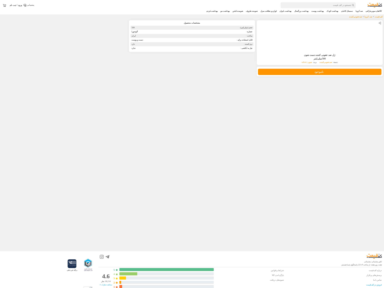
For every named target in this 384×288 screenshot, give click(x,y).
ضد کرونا (359, 11)
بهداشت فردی (212, 11)
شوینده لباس (237, 11)
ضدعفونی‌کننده (326, 62)
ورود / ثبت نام (16, 5)
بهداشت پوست (317, 11)
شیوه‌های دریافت (277, 280)
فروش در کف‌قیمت (374, 285)
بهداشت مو (225, 11)
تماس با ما (377, 280)
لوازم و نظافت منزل (268, 11)
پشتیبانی (367, 262)
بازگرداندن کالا (278, 275)
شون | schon (307, 62)
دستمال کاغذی (347, 11)
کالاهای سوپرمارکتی (374, 11)
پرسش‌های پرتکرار (374, 275)
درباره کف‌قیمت (375, 270)
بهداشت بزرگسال (301, 11)
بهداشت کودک (332, 11)
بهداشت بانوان (285, 11)
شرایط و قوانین (277, 270)
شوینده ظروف (252, 11)
